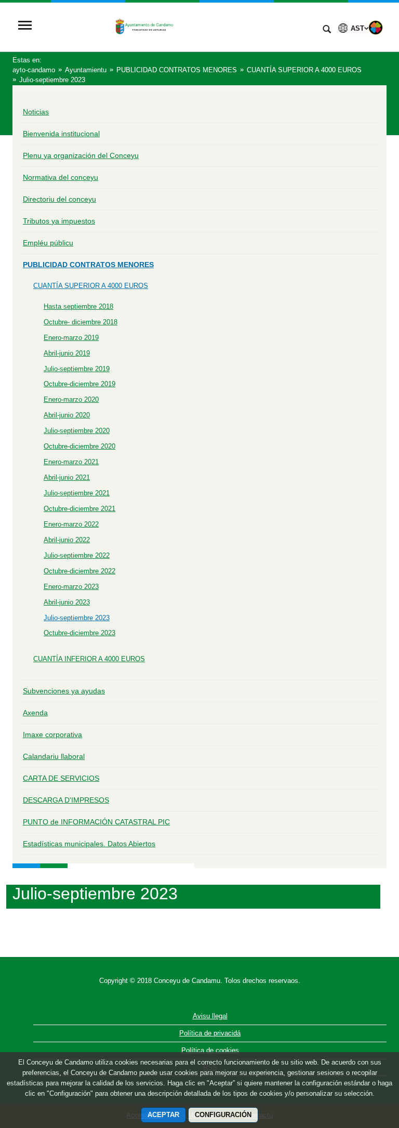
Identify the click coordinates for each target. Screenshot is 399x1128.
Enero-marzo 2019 (71, 338)
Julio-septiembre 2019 (77, 369)
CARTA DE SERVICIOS (61, 778)
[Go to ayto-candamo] (176, 26)
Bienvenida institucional (61, 133)
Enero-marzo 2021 (71, 462)
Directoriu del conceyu (59, 199)
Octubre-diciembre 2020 (79, 446)
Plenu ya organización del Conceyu (81, 155)
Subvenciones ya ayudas (64, 691)
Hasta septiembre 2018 (78, 306)
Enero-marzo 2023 (71, 587)
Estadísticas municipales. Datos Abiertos (89, 844)
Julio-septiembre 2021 (77, 493)
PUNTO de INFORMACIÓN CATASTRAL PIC (96, 822)
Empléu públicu (48, 243)
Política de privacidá (210, 1033)
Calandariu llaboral (54, 756)
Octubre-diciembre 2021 (79, 509)
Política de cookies (210, 1050)
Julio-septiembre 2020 (77, 431)
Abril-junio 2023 (67, 602)
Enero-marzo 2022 (71, 524)
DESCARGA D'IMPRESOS (66, 800)
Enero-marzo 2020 (71, 399)
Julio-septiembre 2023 (77, 618)
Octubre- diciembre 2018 (80, 322)
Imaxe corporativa (52, 734)
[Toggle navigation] (24, 26)
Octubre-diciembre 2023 (79, 633)
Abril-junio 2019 (67, 353)
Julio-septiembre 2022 (77, 555)
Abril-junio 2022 (67, 540)
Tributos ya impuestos (59, 221)
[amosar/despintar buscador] (326, 30)
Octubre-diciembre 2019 (79, 384)
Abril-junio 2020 (67, 415)
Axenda (35, 713)
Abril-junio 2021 (67, 477)
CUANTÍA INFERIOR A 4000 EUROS (89, 659)
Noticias (36, 112)
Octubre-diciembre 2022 (79, 571)
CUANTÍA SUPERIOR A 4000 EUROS (90, 286)
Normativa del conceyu (60, 177)
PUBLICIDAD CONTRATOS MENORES (88, 264)
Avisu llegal (210, 1016)
